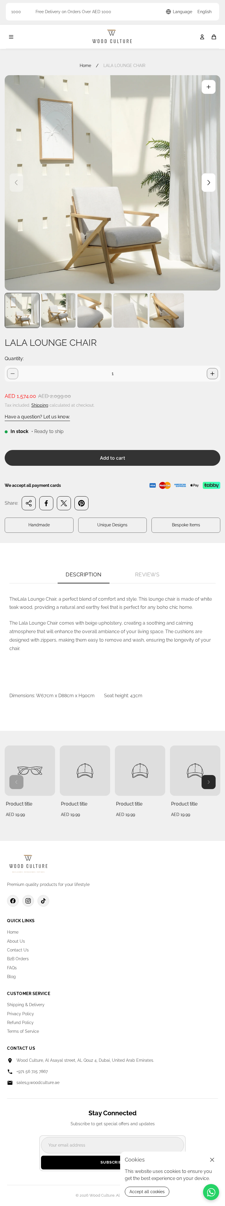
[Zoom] (209, 87)
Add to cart (112, 458)
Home (85, 65)
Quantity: (14, 358)
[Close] (212, 1159)
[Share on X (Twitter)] (64, 503)
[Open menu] (11, 37)
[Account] (202, 37)
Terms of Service (23, 1031)
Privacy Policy (20, 1013)
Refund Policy (20, 1022)
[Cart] (214, 37)
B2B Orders (18, 958)
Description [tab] (84, 574)
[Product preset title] (30, 770)
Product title (19, 804)
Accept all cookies (147, 1191)
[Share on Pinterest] (81, 503)
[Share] (29, 503)
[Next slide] (209, 182)
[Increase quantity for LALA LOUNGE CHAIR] (212, 373)
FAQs (12, 968)
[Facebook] (13, 901)
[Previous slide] (16, 182)
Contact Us (18, 950)
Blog (11, 976)
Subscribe (112, 1162)
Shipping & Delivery (26, 1004)
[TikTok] (43, 901)
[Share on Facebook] (46, 503)
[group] (22, 310)
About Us (16, 941)
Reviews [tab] (147, 574)
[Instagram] (28, 901)
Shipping (39, 405)
